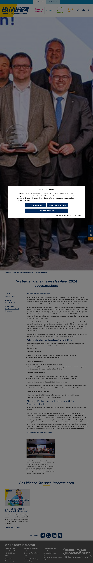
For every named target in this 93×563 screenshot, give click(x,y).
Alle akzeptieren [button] (36, 205)
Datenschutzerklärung (63, 215)
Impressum (77, 215)
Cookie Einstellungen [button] (46, 210)
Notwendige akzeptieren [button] (57, 205)
